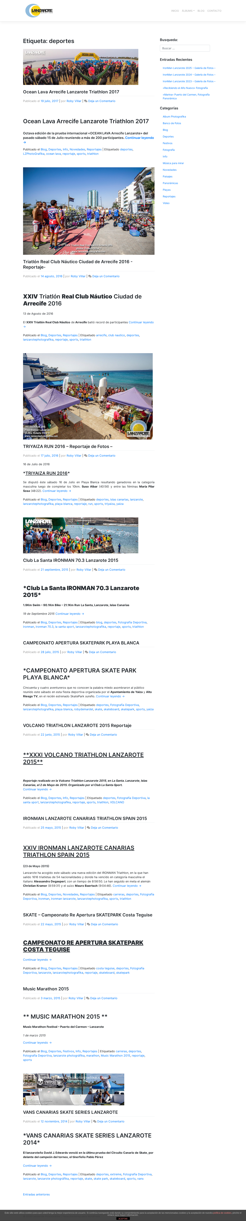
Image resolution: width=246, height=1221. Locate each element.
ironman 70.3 (44, 626)
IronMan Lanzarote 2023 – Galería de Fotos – (189, 81)
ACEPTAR (123, 1219)
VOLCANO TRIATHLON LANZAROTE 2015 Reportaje (77, 725)
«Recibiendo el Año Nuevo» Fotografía (185, 87)
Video (166, 203)
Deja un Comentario (101, 101)
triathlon (93, 153)
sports (81, 153)
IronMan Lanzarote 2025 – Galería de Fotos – (189, 67)
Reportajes (94, 149)
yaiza (120, 504)
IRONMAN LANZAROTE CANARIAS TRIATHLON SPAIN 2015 (85, 818)
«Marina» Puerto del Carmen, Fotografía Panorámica (186, 96)
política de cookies (222, 1213)
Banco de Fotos (172, 123)
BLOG (201, 10)
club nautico (116, 335)
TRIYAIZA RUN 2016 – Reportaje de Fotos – (67, 446)
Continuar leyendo (57, 491)
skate (98, 709)
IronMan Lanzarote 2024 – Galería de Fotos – (189, 74)
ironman (28, 626)
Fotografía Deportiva (132, 622)
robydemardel (83, 709)
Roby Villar (74, 101)
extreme (115, 1174)
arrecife (101, 335)
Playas (167, 189)
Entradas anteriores (36, 1194)
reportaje (68, 153)
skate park (101, 1178)
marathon (92, 1055)
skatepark (127, 709)
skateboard (111, 709)
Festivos (68, 1051)
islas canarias (119, 499)
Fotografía (169, 149)
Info (65, 149)
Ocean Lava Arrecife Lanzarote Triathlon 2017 (71, 91)
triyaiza (110, 504)
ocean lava (53, 153)
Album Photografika (174, 116)
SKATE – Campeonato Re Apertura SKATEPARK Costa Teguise (87, 915)
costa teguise (105, 968)
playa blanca (63, 504)
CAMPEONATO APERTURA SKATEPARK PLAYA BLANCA (81, 642)
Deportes (54, 149)
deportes (126, 149)
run (90, 504)
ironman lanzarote (63, 898)
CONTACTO (214, 10)
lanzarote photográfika (69, 1055)
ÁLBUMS (187, 10)
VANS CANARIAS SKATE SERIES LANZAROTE (70, 1112)
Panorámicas (170, 183)
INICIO (175, 10)
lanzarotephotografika (38, 339)
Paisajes (167, 176)
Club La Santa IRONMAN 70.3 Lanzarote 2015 (70, 560)
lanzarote (136, 499)
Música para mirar (173, 163)
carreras (118, 894)
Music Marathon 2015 (46, 988)
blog (99, 622)
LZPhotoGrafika (33, 153)
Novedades (77, 149)
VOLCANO (117, 802)
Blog (44, 149)
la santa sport (64, 626)
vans (140, 1178)
